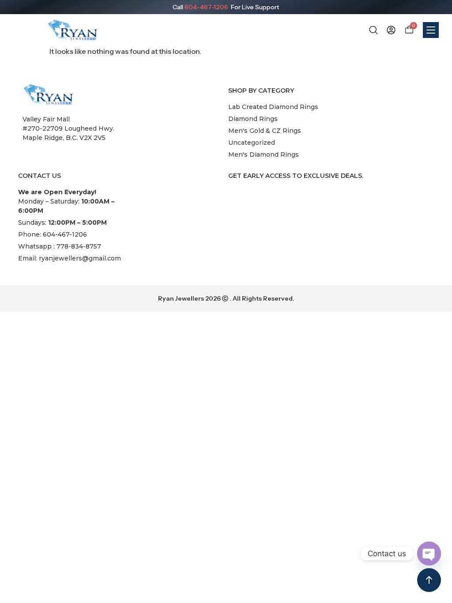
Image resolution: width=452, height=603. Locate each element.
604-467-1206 (206, 7)
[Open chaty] (429, 553)
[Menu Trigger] (431, 30)
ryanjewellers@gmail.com (80, 258)
